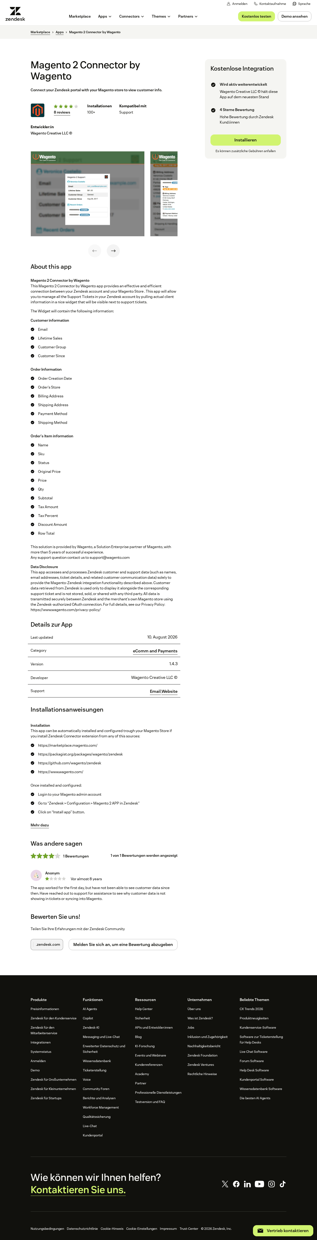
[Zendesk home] (17, 14)
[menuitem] (302, 3)
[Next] (113, 250)
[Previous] (94, 250)
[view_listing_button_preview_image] (88, 193)
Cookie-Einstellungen (141, 1229)
